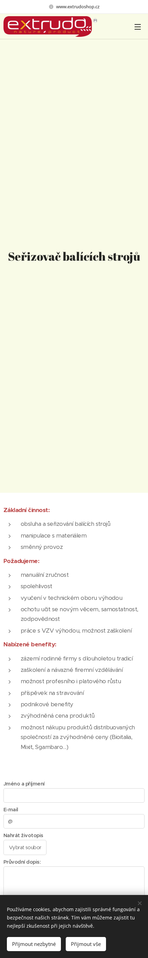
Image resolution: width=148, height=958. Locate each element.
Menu (138, 26)
